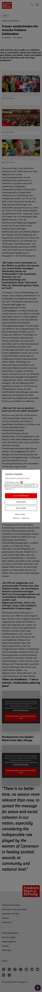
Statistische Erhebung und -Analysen (18, 485)
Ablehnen (21, 502)
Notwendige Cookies (12, 482)
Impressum (16, 518)
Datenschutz (25, 518)
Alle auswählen (21, 495)
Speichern (21, 508)
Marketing (8, 489)
